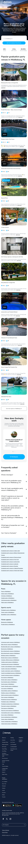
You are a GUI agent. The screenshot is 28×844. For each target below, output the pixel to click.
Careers (3, 740)
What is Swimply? (7, 475)
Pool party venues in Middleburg (8, 706)
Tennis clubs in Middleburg (7, 719)
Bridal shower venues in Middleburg (9, 657)
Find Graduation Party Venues (14, 43)
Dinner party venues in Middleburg (9, 679)
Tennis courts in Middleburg (7, 612)
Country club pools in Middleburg (9, 668)
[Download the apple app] (7, 805)
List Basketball (13, 746)
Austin (3, 790)
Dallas (3, 794)
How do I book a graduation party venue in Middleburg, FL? (12, 489)
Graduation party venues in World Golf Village (12, 570)
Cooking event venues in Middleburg (9, 662)
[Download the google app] (17, 805)
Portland (4, 786)
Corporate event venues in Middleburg (10, 664)
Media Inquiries (5, 744)
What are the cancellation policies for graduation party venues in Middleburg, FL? (12, 508)
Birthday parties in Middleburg (8, 655)
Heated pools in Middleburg (7, 598)
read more (3, 87)
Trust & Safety (5, 766)
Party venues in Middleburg (7, 697)
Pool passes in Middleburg (7, 708)
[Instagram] (10, 819)
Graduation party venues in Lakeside (9, 564)
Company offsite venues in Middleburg (10, 660)
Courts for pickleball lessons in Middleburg (11, 673)
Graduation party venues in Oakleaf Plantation (12, 568)
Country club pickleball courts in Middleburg (11, 666)
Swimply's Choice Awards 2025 (5, 755)
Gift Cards (4, 746)
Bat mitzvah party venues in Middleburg (10, 653)
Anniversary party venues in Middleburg (10, 642)
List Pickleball (13, 744)
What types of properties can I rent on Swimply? (12, 526)
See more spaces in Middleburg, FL (14, 408)
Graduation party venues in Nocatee (9, 566)
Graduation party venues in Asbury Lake (10, 550)
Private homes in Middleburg (8, 624)
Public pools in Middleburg (7, 602)
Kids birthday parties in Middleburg (9, 690)
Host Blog (4, 751)
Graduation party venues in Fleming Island (11, 557)
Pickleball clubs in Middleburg (8, 701)
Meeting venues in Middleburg (8, 693)
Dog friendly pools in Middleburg (9, 682)
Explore (3, 772)
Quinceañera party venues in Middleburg (10, 712)
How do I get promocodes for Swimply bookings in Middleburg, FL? (12, 517)
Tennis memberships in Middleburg (9, 721)
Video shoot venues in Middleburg (9, 723)
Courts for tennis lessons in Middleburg (10, 675)
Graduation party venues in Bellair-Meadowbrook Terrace (12, 554)
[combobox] (14, 38)
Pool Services (5, 758)
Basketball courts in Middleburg (8, 614)
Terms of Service (5, 830)
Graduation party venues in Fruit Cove (10, 559)
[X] (7, 819)
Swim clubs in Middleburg (7, 715)
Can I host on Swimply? (8, 533)
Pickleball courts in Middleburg (8, 610)
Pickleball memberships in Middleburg (10, 704)
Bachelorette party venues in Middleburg (10, 646)
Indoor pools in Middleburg (7, 593)
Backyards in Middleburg (7, 622)
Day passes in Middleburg (7, 677)
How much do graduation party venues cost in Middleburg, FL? (11, 482)
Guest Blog (4, 749)
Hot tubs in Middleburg (6, 596)
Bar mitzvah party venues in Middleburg (10, 651)
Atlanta (3, 788)
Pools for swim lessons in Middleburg (10, 710)
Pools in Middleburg (6, 591)
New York (4, 783)
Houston (4, 792)
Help (3, 764)
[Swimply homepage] (14, 2)
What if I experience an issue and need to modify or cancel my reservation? (12, 498)
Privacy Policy (5, 832)
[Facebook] (3, 819)
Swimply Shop (5, 742)
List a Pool (12, 740)
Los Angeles (4, 781)
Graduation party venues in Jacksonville (10, 561)
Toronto (3, 797)
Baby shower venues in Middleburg (9, 644)
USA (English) (6, 824)
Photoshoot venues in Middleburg (9, 699)
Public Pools (4, 774)
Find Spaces (14, 457)
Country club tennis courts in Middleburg (10, 671)
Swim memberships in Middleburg (9, 717)
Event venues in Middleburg (7, 684)
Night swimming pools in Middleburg (9, 695)
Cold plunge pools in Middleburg (8, 600)
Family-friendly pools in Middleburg (9, 686)
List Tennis (12, 742)
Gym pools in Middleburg (7, 688)
